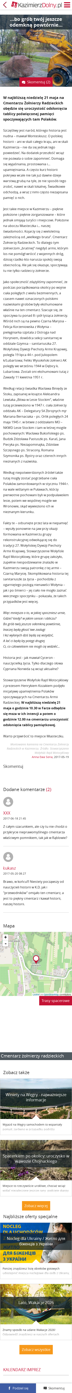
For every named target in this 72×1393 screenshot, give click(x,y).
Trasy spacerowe (56, 1000)
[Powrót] (5, 5)
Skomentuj (56, 1388)
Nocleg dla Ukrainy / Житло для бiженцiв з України (36, 1241)
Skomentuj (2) (38, 82)
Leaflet (36, 994)
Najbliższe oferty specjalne (30, 1216)
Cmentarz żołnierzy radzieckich (32, 1056)
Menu (67, 5)
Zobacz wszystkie (36, 1349)
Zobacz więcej (36, 1205)
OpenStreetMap (51, 994)
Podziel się (20, 1388)
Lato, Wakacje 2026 (36, 1302)
